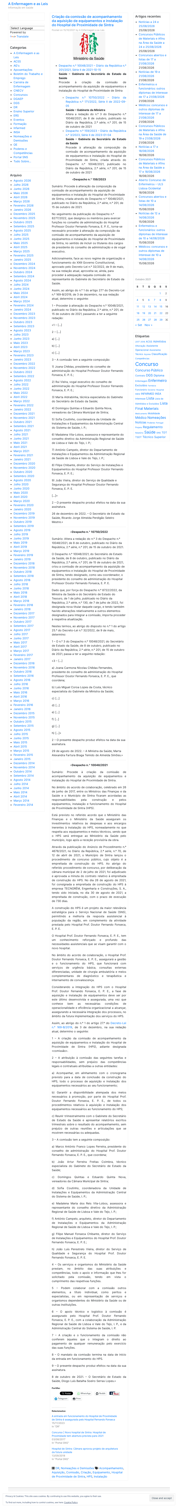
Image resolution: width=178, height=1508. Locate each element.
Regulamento (153, 427)
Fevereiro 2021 (23, 455)
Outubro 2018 (23, 571)
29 (161, 319)
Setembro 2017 (24, 626)
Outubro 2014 (23, 771)
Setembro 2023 (24, 326)
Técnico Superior (154, 437)
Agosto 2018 (22, 580)
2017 (137, 342)
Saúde (150, 432)
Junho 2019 (21, 538)
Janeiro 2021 (22, 459)
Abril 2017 (20, 646)
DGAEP (18, 99)
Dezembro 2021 (24, 413)
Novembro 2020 (24, 467)
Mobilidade (154, 413)
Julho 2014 (21, 784)
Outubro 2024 (23, 272)
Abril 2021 (20, 447)
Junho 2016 (21, 688)
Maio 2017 (20, 642)
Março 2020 (22, 501)
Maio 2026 (21, 193)
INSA (17, 132)
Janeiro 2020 (22, 509)
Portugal (159, 423)
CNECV (18, 90)
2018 (142, 342)
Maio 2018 (20, 592)
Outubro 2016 (23, 671)
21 (155, 313)
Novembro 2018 (24, 567)
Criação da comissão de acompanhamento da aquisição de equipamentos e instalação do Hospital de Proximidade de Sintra (87, 21)
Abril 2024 (20, 297)
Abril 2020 (20, 497)
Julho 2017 (21, 634)
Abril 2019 (20, 546)
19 (143, 313)
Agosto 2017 (22, 630)
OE (15, 144)
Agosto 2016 (22, 680)
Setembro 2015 (24, 725)
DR (15, 107)
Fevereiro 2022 (24, 405)
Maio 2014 (20, 792)
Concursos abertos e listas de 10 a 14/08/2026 (152, 201)
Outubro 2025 (23, 222)
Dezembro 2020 (24, 463)
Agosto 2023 (22, 330)
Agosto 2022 (22, 380)
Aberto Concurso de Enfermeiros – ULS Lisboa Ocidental (152, 184)
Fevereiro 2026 (24, 205)
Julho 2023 (21, 334)
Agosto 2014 (22, 779)
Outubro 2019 (23, 521)
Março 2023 (22, 351)
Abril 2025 (20, 247)
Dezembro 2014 (24, 763)
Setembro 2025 (24, 226)
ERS (16, 115)
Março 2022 (22, 401)
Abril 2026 (20, 197)
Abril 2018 (20, 596)
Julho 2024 (21, 284)
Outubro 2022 (23, 372)
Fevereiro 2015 (23, 755)
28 (155, 319)
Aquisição (58, 1472)
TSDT (138, 437)
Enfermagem (141, 381)
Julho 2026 (21, 184)
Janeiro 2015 (22, 759)
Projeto (138, 427)
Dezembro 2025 (24, 214)
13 (149, 306)
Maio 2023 (21, 343)
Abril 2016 (20, 696)
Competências (142, 358)
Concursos (21, 94)
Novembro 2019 (24, 517)
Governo (151, 390)
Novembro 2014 (24, 767)
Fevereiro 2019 (23, 555)
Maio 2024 (21, 293)
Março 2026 (22, 201)
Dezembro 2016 (24, 663)
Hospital (160, 390)
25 (138, 319)
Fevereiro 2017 (23, 655)
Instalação (100, 1476)
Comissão (72, 1472)
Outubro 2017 (22, 621)
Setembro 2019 (24, 526)
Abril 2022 (20, 397)
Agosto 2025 (22, 230)
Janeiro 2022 (22, 409)
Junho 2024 (21, 288)
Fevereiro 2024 (24, 305)
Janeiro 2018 (22, 609)
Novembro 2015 (24, 717)
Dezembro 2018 (24, 563)
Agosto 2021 (22, 430)
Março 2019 (21, 551)
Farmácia (152, 386)
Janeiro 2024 (22, 309)
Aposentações (23, 69)
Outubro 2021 (23, 422)
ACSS (17, 61)
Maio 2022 (21, 392)
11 (138, 306)
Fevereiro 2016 (23, 705)
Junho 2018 (21, 588)
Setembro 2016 (24, 675)
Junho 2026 (21, 189)
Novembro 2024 (24, 268)
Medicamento (141, 414)
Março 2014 (21, 800)
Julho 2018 (21, 584)
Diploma (159, 375)
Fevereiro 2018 (23, 605)
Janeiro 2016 (22, 709)
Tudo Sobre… (22, 161)
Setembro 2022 (24, 376)
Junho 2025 (21, 238)
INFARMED (147, 393)
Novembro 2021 (24, 417)
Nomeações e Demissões (77, 1468)
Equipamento (101, 1472)
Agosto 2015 (22, 730)
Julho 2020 (21, 484)
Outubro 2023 (23, 322)
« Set (138, 325)
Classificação (159, 354)
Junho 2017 (21, 638)
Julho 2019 (21, 534)
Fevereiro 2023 (24, 355)
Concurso (146, 364)
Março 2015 (21, 750)
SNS (158, 432)
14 (155, 306)
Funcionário (141, 389)
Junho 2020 (21, 488)
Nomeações (156, 418)
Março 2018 (21, 601)
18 (138, 313)
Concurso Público (149, 370)
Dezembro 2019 (24, 513)
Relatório (139, 433)
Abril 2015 (20, 746)
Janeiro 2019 (22, 559)
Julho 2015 (21, 734)
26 (143, 319)
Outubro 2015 (23, 721)
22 (161, 313)
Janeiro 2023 (22, 359)
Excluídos (141, 385)
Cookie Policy (71, 1502)
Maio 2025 (21, 243)
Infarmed (19, 128)
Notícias (140, 422)
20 (149, 313)
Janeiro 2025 (22, 259)
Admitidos (159, 341)
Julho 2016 (21, 684)
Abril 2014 (20, 796)
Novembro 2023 (24, 318)
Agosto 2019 (22, 530)
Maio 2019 (20, 542)
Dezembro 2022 (24, 363)
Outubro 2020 (23, 472)
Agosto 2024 (22, 280)
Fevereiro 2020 (24, 505)
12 (143, 306)
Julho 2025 (21, 234)
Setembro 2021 (24, 426)
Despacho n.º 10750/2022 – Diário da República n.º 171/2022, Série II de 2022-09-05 (96, 102)
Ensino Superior (24, 111)
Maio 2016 (20, 692)
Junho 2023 (21, 338)
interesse (140, 398)
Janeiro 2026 (22, 209)
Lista (150, 398)
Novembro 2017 (24, 617)
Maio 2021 (20, 442)
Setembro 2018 (24, 576)
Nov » (148, 325)
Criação (86, 1472)
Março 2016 (21, 700)
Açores (147, 354)
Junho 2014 (21, 788)
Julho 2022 (21, 384)
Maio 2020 (21, 492)
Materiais (151, 408)
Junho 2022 (21, 388)
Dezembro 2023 (24, 313)
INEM (137, 394)
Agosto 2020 (22, 480)
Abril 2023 (20, 347)
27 (149, 319)
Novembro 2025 (24, 218)
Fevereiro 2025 (24, 255)
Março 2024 (22, 301)
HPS (89, 1476)
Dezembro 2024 (24, 263)
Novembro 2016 (24, 667)
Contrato (140, 375)
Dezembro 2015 (24, 713)
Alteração (140, 346)
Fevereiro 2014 (23, 804)
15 (161, 306)
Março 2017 (21, 650)
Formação (20, 124)
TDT (164, 432)
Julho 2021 (21, 434)
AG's (16, 65)
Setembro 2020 (24, 476)
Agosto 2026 (22, 180)
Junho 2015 (21, 738)
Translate (23, 36)
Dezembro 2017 (24, 613)
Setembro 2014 (24, 775)
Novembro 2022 (24, 368)
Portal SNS (21, 157)
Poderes (151, 423)
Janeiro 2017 (22, 659)
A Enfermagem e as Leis (28, 4)
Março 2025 (22, 251)
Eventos (19, 119)
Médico (141, 418)
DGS (16, 103)
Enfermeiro (157, 380)
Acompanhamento (111, 1468)
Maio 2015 (20, 742)
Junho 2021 (21, 438)
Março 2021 (21, 451)
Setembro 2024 (24, 276)
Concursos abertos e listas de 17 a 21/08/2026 (152, 59)
